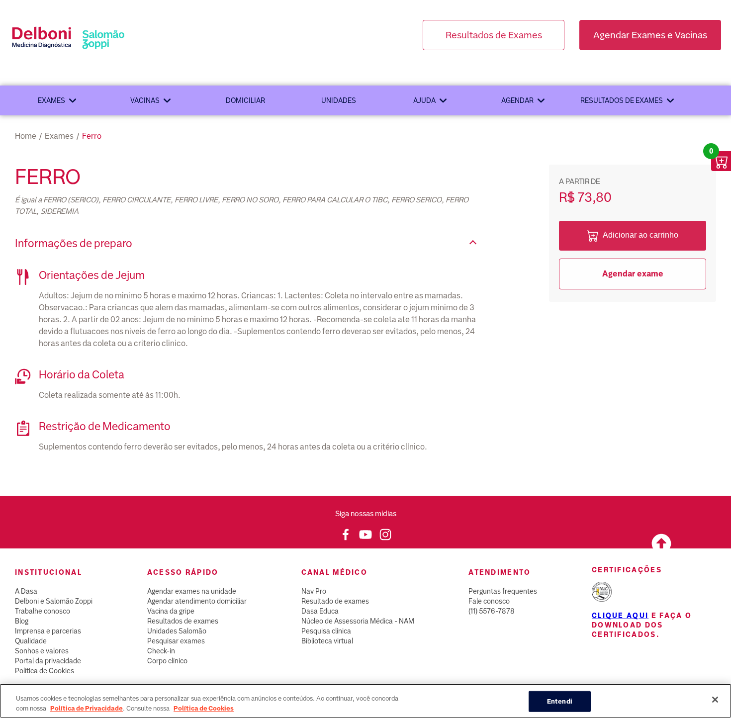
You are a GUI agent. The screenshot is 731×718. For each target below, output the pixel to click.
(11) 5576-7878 (491, 611)
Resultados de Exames (494, 35)
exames (59, 136)
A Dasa (26, 591)
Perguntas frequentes (502, 591)
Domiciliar (245, 100)
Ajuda (424, 100)
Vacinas (145, 100)
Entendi (559, 701)
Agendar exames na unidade (191, 591)
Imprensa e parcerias (48, 631)
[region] (365, 701)
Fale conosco (489, 601)
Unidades (338, 100)
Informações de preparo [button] (73, 243)
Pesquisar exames (176, 641)
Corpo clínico (167, 661)
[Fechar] (715, 700)
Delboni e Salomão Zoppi (53, 601)
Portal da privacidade (48, 661)
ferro (91, 136)
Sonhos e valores (42, 651)
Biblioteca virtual (327, 641)
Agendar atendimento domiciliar (197, 601)
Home (25, 136)
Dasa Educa (320, 611)
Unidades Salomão (176, 631)
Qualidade (31, 641)
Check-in (161, 651)
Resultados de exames (621, 100)
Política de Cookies (44, 671)
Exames (51, 100)
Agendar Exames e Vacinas (650, 35)
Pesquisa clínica (326, 631)
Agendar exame (632, 273)
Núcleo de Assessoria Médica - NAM (357, 621)
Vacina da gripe (170, 611)
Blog (21, 621)
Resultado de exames (335, 601)
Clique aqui (620, 616)
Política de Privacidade (86, 708)
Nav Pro (313, 591)
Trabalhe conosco (42, 611)
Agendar (517, 100)
